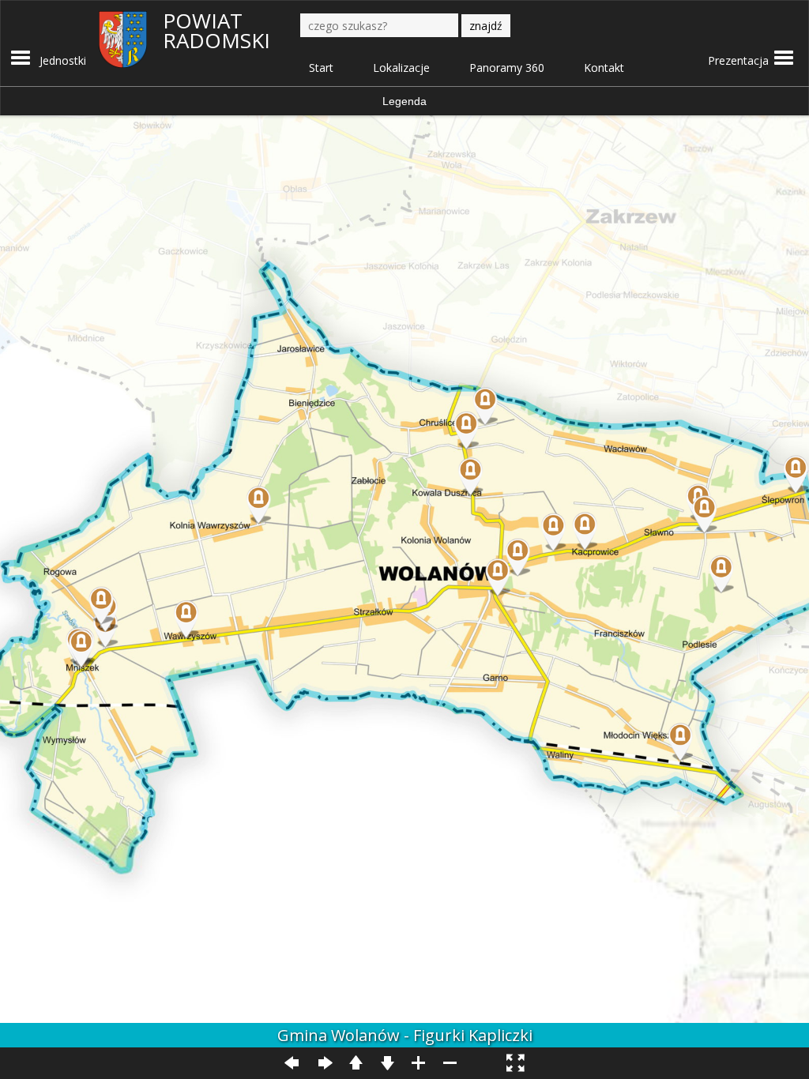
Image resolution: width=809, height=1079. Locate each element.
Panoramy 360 (506, 67)
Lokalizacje (401, 67)
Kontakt (604, 67)
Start (321, 67)
